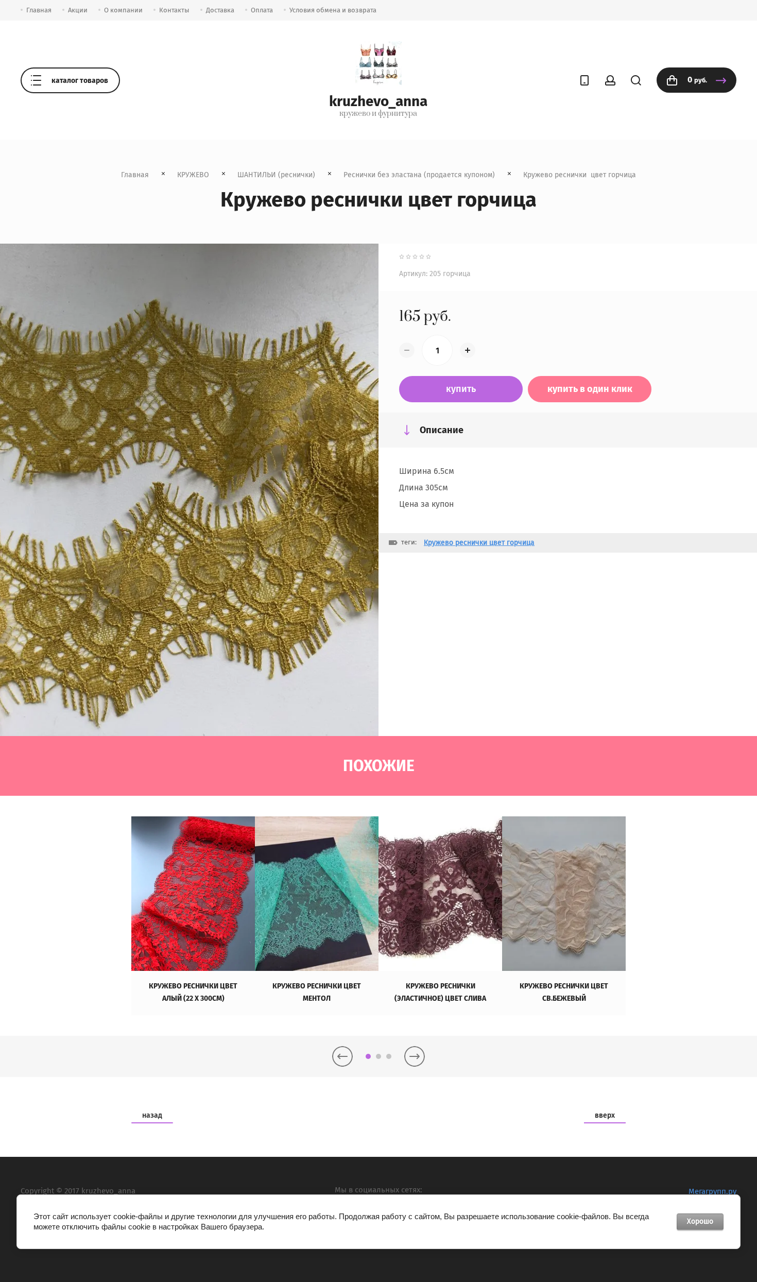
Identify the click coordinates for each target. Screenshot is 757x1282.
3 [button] (388, 1056)
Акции (78, 10)
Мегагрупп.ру (712, 1191)
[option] (193, 915)
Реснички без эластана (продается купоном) (419, 174)
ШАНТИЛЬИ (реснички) (276, 174)
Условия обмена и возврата (332, 10)
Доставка (220, 10)
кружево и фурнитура (378, 113)
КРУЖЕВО (193, 174)
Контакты (174, 10)
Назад (152, 1115)
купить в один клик (589, 389)
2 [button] (378, 1056)
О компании (123, 10)
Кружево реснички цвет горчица (479, 542)
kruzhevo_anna (378, 101)
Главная (38, 10)
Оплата (262, 10)
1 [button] (368, 1056)
